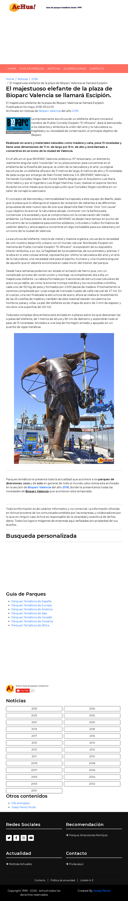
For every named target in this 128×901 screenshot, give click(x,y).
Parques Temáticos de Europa (31, 605)
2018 (34, 79)
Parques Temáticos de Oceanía (32, 621)
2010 (92, 756)
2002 (92, 783)
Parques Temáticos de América (31, 609)
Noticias (54, 68)
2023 (34, 715)
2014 (92, 742)
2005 (34, 776)
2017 (34, 735)
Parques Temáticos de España (31, 601)
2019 (34, 729)
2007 (34, 770)
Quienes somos (75, 68)
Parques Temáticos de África (30, 625)
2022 (92, 715)
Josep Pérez (101, 890)
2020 (92, 722)
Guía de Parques (32, 68)
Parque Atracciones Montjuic (88, 835)
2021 (34, 722)
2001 (34, 790)
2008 (92, 763)
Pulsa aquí (76, 864)
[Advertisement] (64, 38)
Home (12, 68)
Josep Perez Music (23, 807)
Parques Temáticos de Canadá (31, 617)
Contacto (97, 68)
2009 (34, 763)
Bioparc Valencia (50, 111)
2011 (34, 756)
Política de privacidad (62, 880)
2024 (92, 708)
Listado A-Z (87, 880)
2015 (34, 742)
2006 (92, 770)
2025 (34, 708)
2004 (92, 776)
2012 (92, 749)
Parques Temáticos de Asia (29, 613)
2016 (92, 735)
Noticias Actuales (20, 864)
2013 (34, 749)
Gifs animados (20, 803)
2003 (34, 783)
